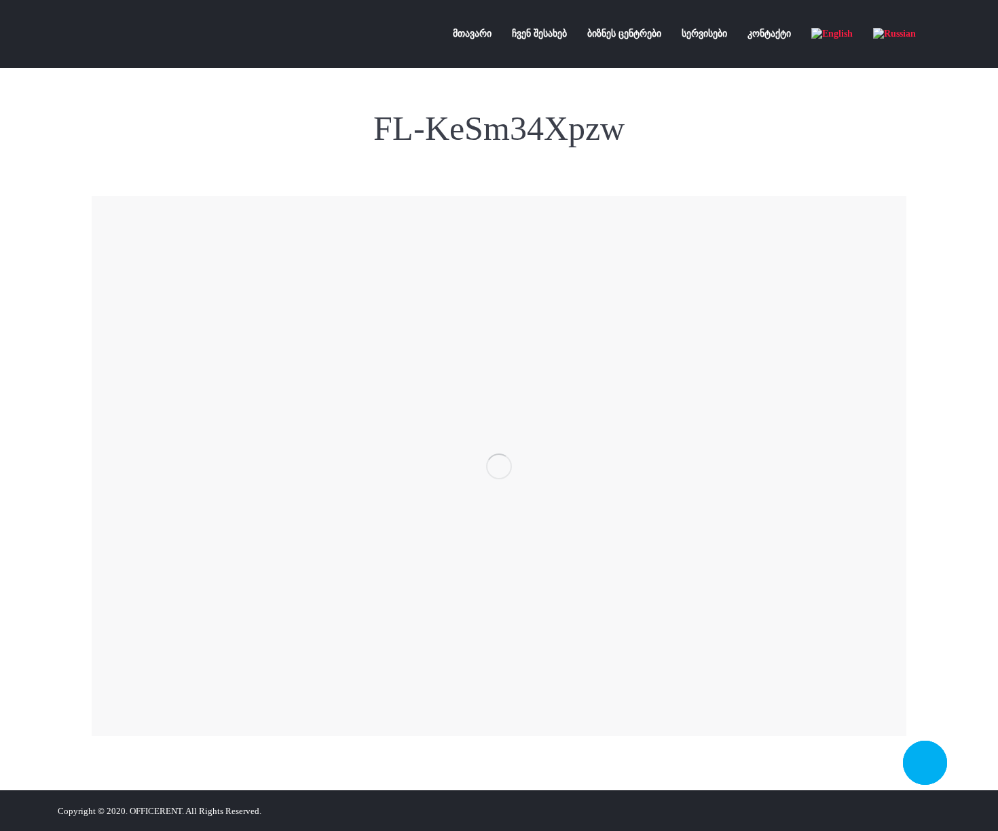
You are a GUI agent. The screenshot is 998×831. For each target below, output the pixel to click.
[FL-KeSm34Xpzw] (499, 466)
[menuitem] (472, 34)
